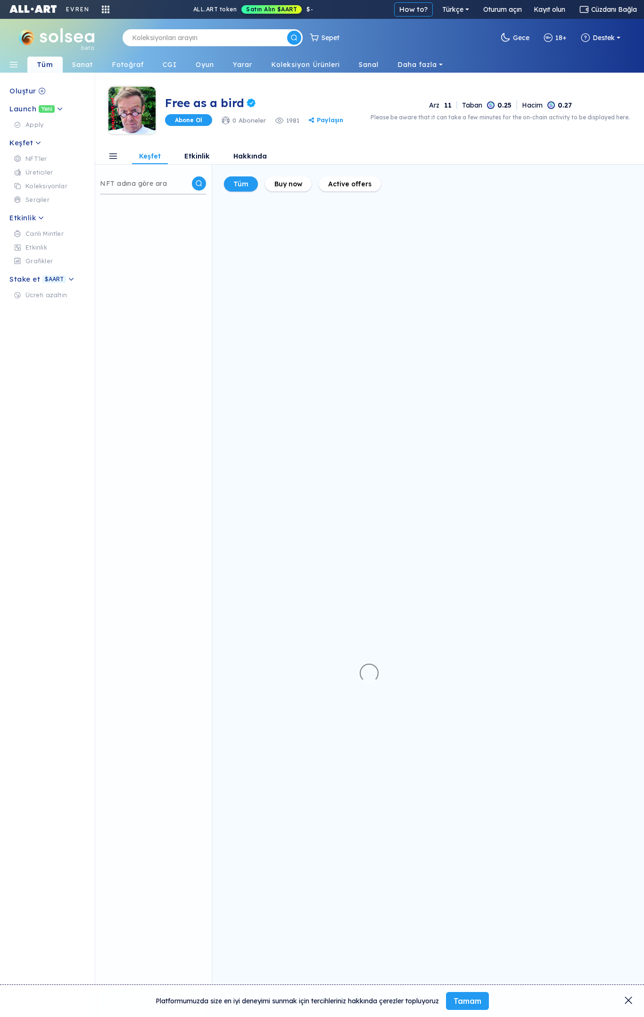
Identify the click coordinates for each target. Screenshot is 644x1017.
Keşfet (150, 156)
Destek (604, 37)
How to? (413, 9)
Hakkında (250, 156)
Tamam (467, 1001)
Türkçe (452, 9)
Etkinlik (197, 156)
